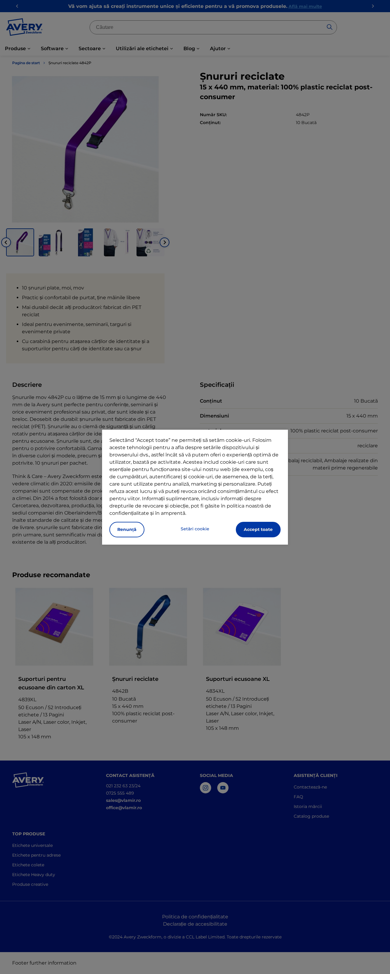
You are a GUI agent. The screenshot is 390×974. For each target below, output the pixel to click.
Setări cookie (195, 529)
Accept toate (258, 529)
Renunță (126, 529)
